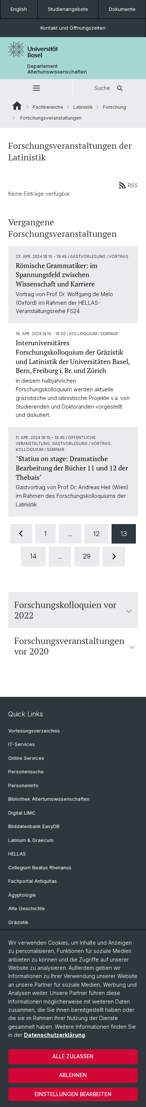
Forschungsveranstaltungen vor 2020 (69, 645)
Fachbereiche (48, 107)
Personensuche (26, 771)
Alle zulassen (73, 1056)
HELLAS (17, 854)
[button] (36, 88)
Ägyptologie (22, 895)
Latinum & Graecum (31, 840)
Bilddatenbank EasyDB (34, 826)
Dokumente (122, 9)
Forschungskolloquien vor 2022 (65, 609)
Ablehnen (73, 1075)
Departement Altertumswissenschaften (57, 69)
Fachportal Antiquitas (32, 881)
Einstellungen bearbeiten (73, 1094)
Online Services (26, 758)
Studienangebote (68, 9)
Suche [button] (102, 88)
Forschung (114, 107)
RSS (133, 185)
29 (87, 556)
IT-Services (21, 744)
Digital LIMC (21, 813)
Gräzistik (18, 922)
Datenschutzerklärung (54, 1035)
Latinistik (83, 107)
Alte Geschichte (26, 908)
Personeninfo (23, 785)
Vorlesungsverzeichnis (34, 731)
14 (33, 556)
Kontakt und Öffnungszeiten (73, 28)
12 (96, 534)
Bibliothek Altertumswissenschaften (48, 799)
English (18, 9)
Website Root (17, 106)
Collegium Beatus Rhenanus (40, 867)
